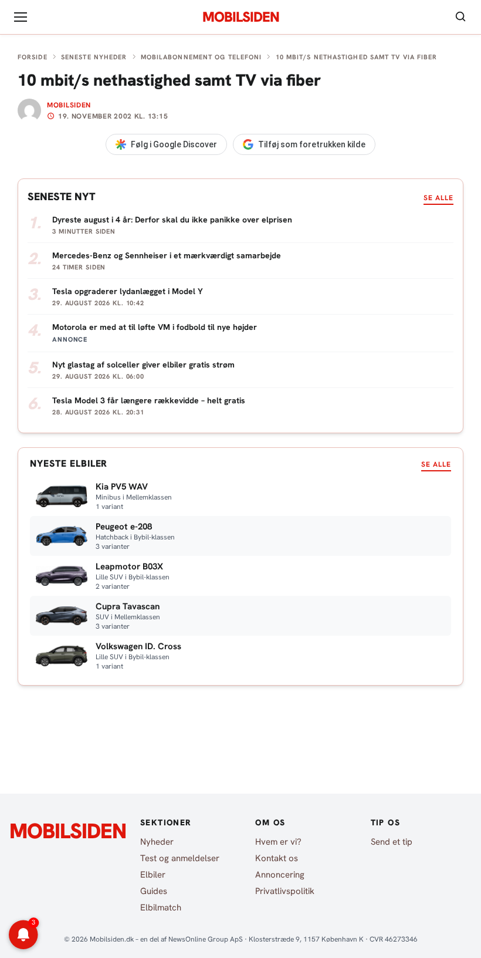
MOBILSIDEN (240, 17)
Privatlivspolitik (284, 891)
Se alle (438, 198)
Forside (33, 57)
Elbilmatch (160, 907)
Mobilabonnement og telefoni (201, 57)
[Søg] (460, 17)
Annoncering (279, 875)
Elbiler (152, 875)
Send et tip (391, 842)
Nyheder (157, 842)
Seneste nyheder (94, 57)
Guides (153, 891)
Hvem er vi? (278, 842)
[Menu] (20, 17)
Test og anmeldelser (179, 858)
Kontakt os (276, 858)
